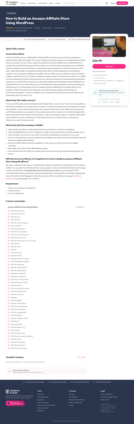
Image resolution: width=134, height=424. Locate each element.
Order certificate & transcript (46, 405)
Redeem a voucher (43, 402)
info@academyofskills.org (107, 411)
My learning (40, 400)
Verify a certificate (43, 408)
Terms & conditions (107, 394)
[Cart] (106, 3)
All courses (40, 394)
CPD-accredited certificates (81, 382)
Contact (57, 3)
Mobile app (40, 410)
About (51, 3)
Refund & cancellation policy (109, 397)
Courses (23, 3)
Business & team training (76, 400)
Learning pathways (43, 397)
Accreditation (73, 397)
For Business (32, 3)
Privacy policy (105, 400)
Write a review (81, 357)
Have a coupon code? (98, 71)
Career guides (42, 3)
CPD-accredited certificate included (82, 39)
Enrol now (109, 66)
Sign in (113, 3)
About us (72, 394)
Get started (122, 3)
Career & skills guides (75, 402)
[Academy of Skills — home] (12, 3)
